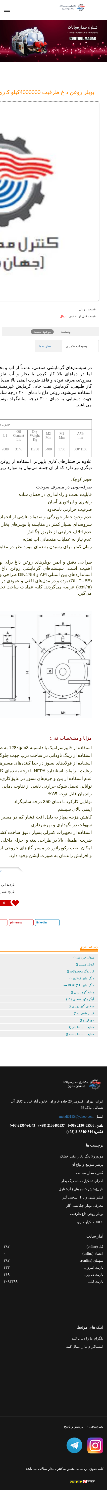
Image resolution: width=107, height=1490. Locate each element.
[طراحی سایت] (82, 1481)
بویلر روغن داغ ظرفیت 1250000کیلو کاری (86, 1218)
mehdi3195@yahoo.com (76, 1116)
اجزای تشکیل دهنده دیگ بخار (82, 1181)
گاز (68, 1205)
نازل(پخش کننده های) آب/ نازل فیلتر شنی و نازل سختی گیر (81, 1193)
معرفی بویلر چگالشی (87, 1205)
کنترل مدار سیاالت (89, 1173)
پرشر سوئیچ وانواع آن (87, 1164)
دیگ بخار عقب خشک (75, 1156)
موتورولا (97, 1156)
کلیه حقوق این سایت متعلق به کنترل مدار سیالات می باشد (64, 1469)
